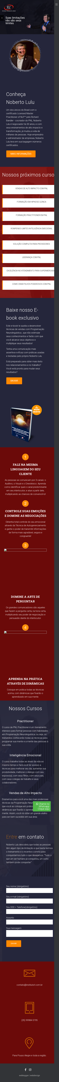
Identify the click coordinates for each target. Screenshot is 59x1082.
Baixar (14, 380)
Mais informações (20, 154)
